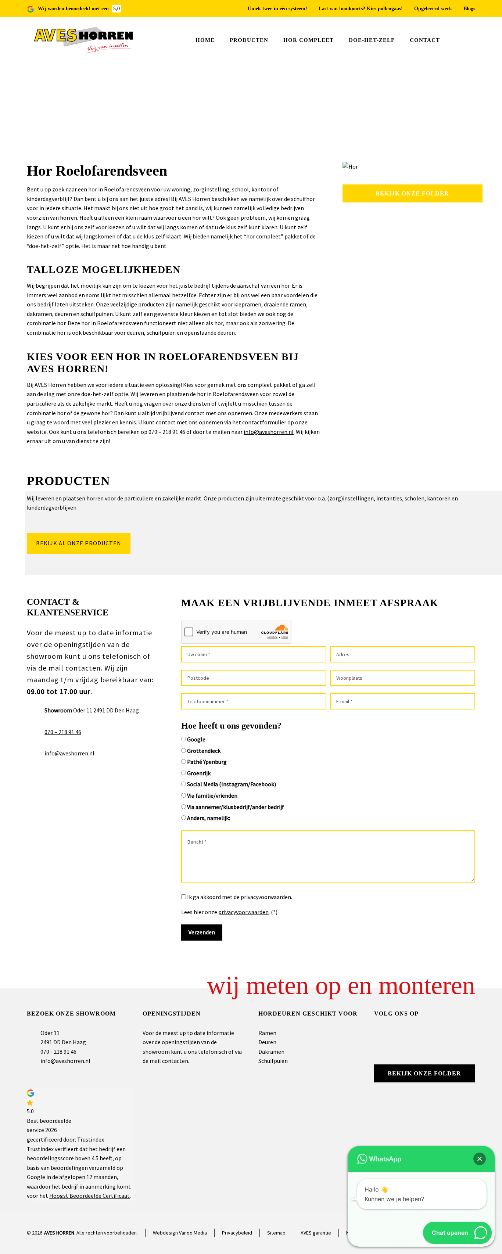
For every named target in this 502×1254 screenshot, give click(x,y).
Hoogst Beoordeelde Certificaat (89, 1195)
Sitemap (276, 1232)
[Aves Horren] (84, 40)
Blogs (469, 8)
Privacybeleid (237, 1232)
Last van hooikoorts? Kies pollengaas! (361, 8)
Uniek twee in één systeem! (277, 8)
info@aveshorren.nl (269, 431)
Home (425, 113)
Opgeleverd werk (433, 8)
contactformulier (264, 422)
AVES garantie (316, 1232)
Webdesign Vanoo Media (180, 1232)
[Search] (470, 41)
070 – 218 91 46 (62, 732)
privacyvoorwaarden (243, 912)
